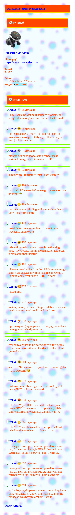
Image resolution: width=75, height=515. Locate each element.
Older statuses (13, 505)
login (42, 8)
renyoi (13, 109)
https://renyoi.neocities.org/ (21, 62)
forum (24, 8)
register (33, 8)
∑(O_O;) (10, 71)
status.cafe (13, 8)
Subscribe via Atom (17, 52)
